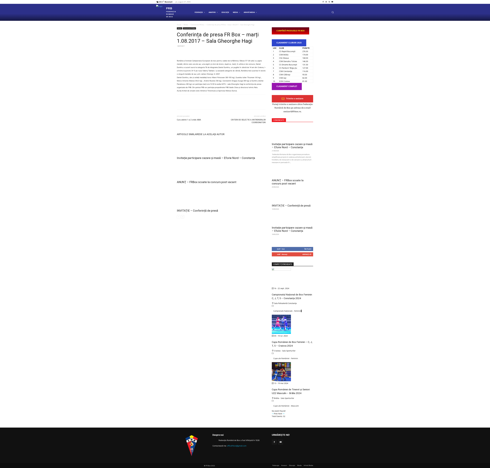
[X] (329, 1)
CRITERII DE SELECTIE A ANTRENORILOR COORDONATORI (248, 121)
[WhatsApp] (197, 51)
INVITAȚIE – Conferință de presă (197, 210)
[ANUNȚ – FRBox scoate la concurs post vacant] (221, 169)
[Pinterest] (191, 51)
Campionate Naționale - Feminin (287, 311)
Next (280, 413)
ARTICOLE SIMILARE (188, 134)
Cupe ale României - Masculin (286, 406)
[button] (333, 12)
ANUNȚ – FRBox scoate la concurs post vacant (206, 182)
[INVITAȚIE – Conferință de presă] (221, 195)
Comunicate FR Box (197, 25)
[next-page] (182, 216)
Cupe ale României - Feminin (285, 358)
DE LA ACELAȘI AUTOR (211, 134)
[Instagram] (326, 1)
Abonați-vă (306, 254)
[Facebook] (323, 1)
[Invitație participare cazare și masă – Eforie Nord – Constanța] (221, 145)
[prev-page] (178, 216)
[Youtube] (332, 1)
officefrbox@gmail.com (236, 446)
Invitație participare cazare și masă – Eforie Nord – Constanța (216, 158)
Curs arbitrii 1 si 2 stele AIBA (189, 120)
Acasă (179, 25)
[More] (203, 51)
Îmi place (307, 249)
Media (186, 25)
